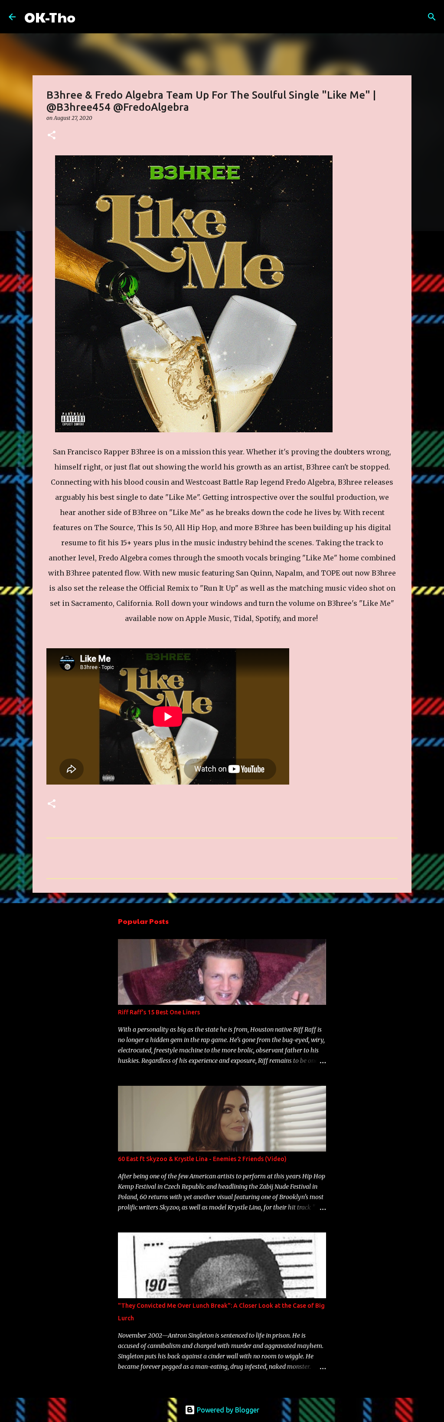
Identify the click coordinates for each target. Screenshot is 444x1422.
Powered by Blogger (227, 1410)
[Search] (87, 16)
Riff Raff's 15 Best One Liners (159, 1012)
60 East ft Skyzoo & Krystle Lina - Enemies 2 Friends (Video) (202, 1158)
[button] (51, 136)
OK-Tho (49, 16)
